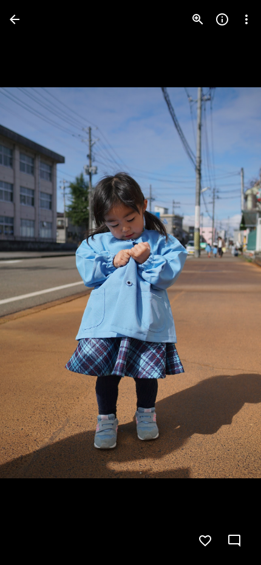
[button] (34, 282)
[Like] (205, 540)
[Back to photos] (14, 19)
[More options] (246, 19)
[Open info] (222, 19)
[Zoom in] (198, 19)
